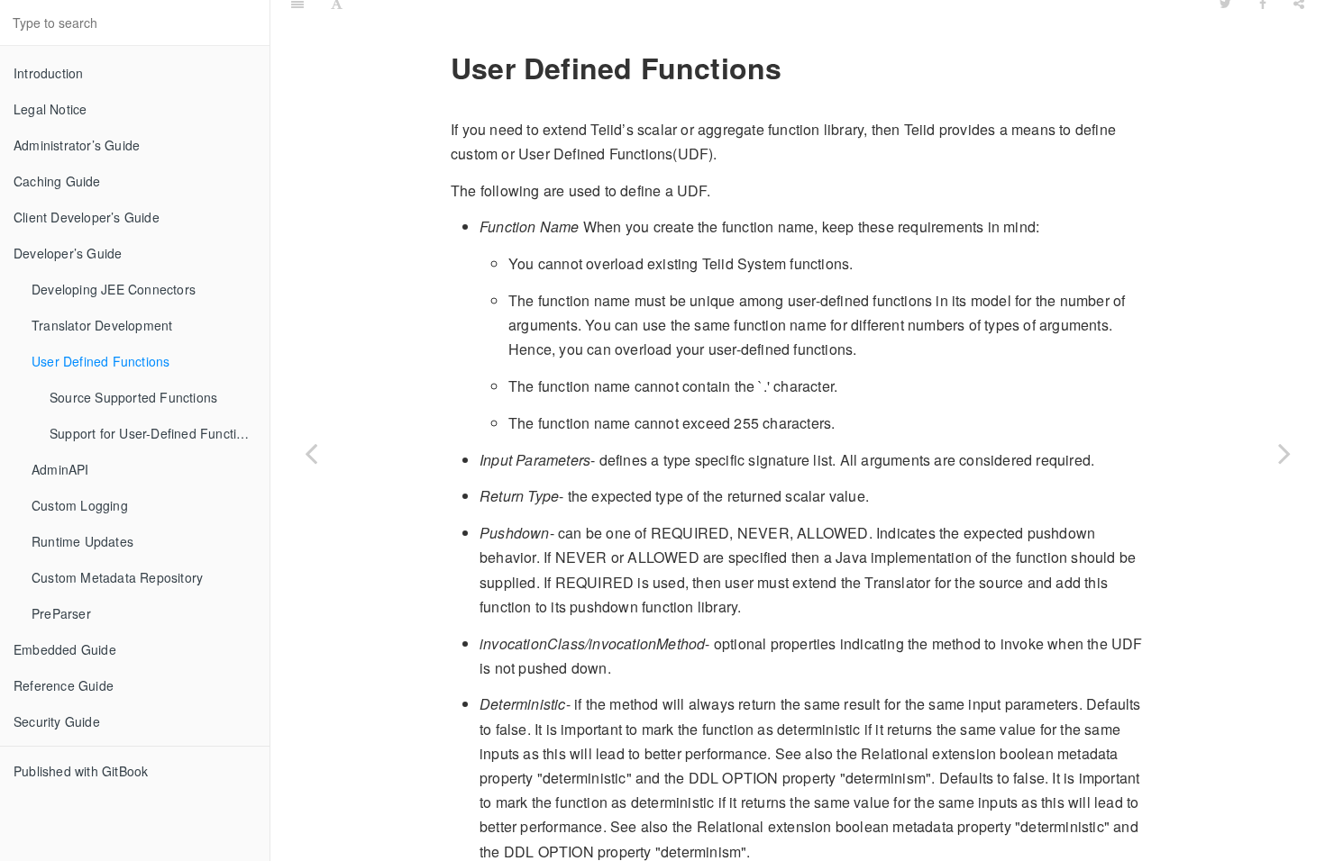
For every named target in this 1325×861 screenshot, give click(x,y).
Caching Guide (57, 181)
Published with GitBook (81, 771)
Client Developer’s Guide (87, 217)
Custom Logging (80, 505)
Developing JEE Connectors (114, 289)
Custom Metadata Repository (117, 577)
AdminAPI (60, 469)
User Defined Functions (100, 361)
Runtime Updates (82, 541)
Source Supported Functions (133, 397)
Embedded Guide (65, 649)
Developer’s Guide (68, 253)
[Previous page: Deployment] (311, 453)
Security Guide (57, 721)
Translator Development (102, 325)
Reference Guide (64, 685)
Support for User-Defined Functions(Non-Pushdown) (160, 433)
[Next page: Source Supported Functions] (1284, 453)
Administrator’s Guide (77, 145)
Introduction (48, 73)
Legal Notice (50, 109)
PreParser (61, 613)
